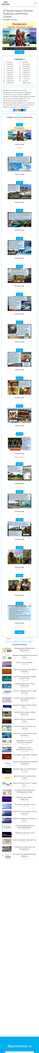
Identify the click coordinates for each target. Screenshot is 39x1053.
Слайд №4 (9, 68)
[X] (22, 110)
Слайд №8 (9, 77)
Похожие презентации (26, 82)
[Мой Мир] (19, 110)
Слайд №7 (9, 74)
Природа (16, 641)
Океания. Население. (26, 63)
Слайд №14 (26, 68)
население (23, 641)
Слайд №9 (9, 79)
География (13, 20)
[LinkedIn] (25, 110)
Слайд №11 (10, 83)
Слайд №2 (9, 64)
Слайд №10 (10, 81)
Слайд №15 (26, 70)
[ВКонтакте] (14, 110)
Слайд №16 (26, 72)
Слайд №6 (9, 72)
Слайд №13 (26, 66)
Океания (9, 62)
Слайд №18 (26, 77)
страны (30, 641)
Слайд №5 (9, 70)
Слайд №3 (9, 66)
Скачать (20, 52)
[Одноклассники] (17, 110)
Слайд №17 (26, 74)
